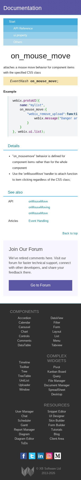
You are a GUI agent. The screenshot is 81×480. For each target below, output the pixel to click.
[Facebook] (23, 455)
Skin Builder (57, 420)
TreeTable (24, 376)
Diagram (24, 434)
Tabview (57, 345)
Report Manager (24, 429)
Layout (56, 331)
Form (56, 327)
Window (24, 389)
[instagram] (49, 455)
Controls (24, 336)
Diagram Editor (24, 438)
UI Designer (56, 416)
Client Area (57, 438)
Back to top (70, 233)
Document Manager (57, 385)
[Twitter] (32, 455)
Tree (24, 371)
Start (12, 21)
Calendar (24, 322)
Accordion (24, 318)
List (56, 336)
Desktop (56, 394)
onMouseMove (38, 201)
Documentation (22, 8)
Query (57, 376)
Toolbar (24, 367)
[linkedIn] (40, 455)
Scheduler (24, 420)
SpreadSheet (56, 389)
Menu (56, 340)
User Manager (24, 411)
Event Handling (38, 221)
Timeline (24, 362)
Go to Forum (40, 285)
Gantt (24, 425)
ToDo (24, 443)
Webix (28, 471)
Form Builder (56, 425)
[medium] (57, 455)
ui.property (20, 35)
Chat (24, 416)
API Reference (23, 28)
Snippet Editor (56, 411)
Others (18, 42)
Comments (24, 340)
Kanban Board (56, 371)
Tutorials (56, 429)
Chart (24, 331)
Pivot (56, 367)
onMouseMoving (39, 207)
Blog (57, 434)
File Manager (56, 380)
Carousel (24, 327)
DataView (57, 318)
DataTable (24, 345)
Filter (57, 322)
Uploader (24, 385)
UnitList (24, 380)
